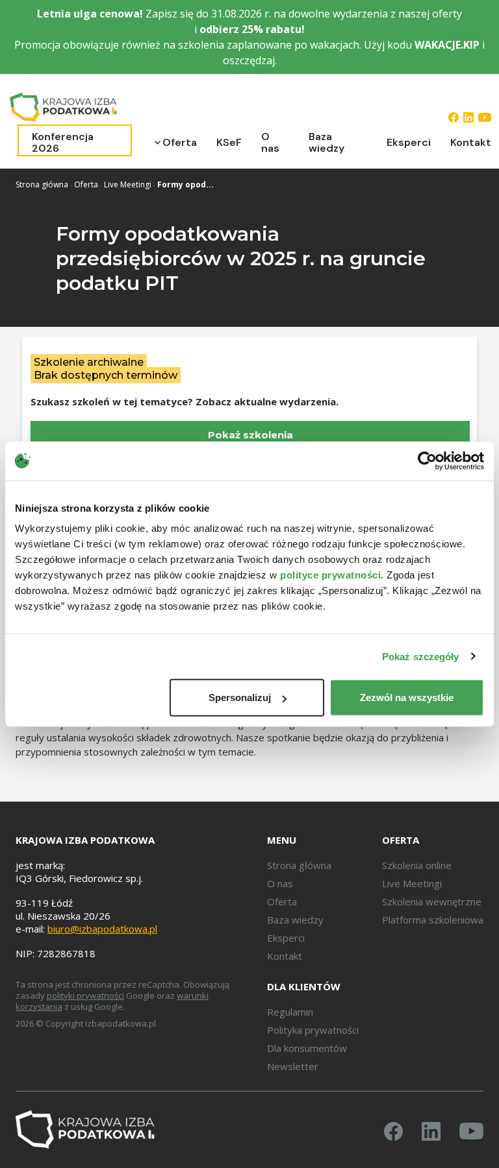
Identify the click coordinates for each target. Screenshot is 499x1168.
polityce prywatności (330, 574)
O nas (270, 142)
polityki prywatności (85, 995)
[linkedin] (468, 117)
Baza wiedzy (326, 142)
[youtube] (484, 117)
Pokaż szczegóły (420, 655)
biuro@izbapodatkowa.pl (102, 928)
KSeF (229, 142)
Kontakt (470, 142)
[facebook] (453, 117)
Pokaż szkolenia (250, 435)
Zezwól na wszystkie (407, 697)
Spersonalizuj (240, 697)
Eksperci (409, 142)
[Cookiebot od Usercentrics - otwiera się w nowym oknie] (427, 460)
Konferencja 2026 (63, 142)
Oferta (179, 142)
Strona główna (42, 184)
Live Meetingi (127, 184)
